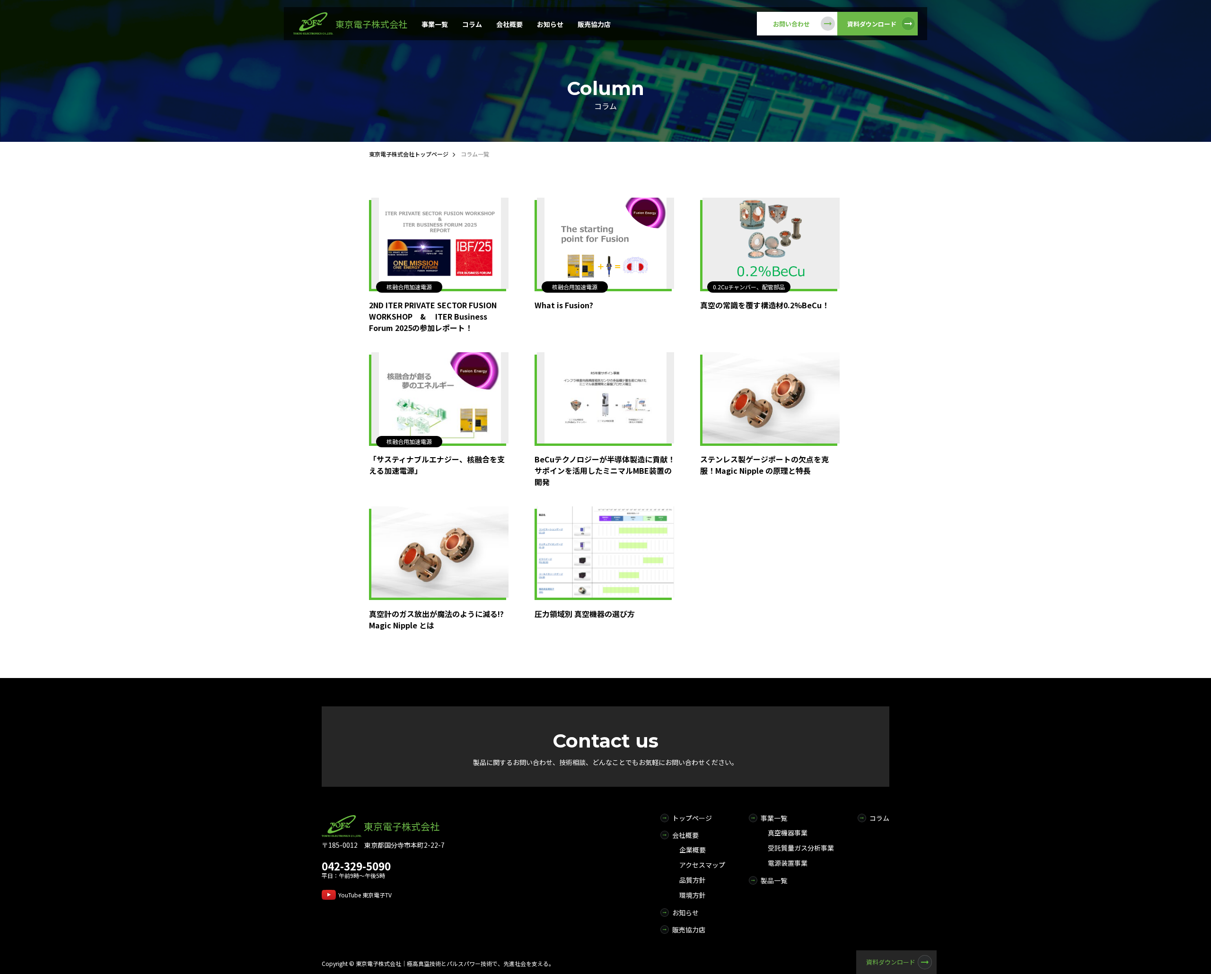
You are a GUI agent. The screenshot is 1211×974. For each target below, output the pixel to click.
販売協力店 (594, 24)
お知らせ (550, 24)
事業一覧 (434, 24)
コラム (472, 24)
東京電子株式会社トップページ (408, 154)
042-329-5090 (356, 865)
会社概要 (509, 24)
